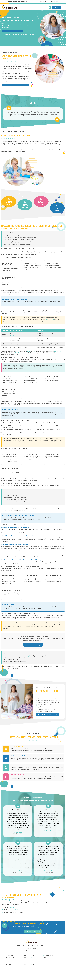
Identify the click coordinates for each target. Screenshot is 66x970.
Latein (20, 353)
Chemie (59, 351)
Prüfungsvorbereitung (49, 319)
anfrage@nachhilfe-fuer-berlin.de (14, 909)
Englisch (32, 333)
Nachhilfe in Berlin (10, 901)
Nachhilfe (13, 235)
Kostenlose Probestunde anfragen (33, 645)
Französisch (12, 335)
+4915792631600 (11, 907)
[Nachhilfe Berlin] (10, 7)
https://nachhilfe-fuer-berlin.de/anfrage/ (21, 656)
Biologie (55, 351)
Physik (34, 351)
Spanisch (17, 353)
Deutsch (29, 351)
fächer (30, 235)
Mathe (41, 438)
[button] (50, 7)
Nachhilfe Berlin (12, 953)
